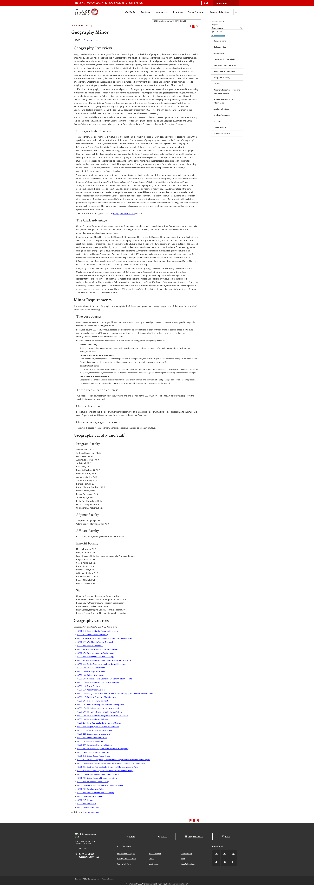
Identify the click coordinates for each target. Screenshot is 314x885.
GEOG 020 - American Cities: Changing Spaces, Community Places (104, 638)
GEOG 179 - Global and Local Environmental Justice (99, 708)
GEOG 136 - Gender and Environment (92, 701)
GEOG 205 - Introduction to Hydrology (93, 719)
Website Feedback (188, 864)
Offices (151, 859)
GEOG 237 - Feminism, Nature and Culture (94, 745)
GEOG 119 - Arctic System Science (91, 690)
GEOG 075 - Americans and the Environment (95, 653)
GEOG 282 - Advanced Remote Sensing (93, 781)
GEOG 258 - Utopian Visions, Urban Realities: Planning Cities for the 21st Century (111, 763)
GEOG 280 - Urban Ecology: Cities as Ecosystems (97, 778)
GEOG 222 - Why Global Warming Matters (94, 730)
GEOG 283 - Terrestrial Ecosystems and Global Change (100, 785)
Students (80, 3)
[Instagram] (233, 854)
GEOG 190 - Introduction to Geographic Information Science (102, 715)
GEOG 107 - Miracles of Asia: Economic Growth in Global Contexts (104, 678)
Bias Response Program (126, 853)
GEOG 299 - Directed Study (88, 807)
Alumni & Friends (135, 3)
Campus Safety (186, 853)
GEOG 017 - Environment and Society (92, 634)
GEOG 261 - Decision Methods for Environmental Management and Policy (108, 767)
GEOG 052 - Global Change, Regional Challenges (97, 649)
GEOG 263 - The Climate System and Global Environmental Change (105, 770)
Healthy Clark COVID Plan (126, 859)
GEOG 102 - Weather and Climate (91, 667)
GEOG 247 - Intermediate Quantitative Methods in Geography (103, 748)
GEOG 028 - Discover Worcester (90, 645)
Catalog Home (220, 41)
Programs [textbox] (215, 25)
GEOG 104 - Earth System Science (91, 671)
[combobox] (176, 20)
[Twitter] (225, 854)
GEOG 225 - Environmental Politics (92, 737)
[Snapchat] (216, 862)
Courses (217, 83)
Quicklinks (221, 3)
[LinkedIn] (233, 862)
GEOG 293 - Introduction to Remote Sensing (95, 792)
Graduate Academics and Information (224, 101)
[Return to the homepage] (93, 835)
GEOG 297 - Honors (85, 800)
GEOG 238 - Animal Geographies (90, 675)
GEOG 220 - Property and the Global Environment (98, 726)
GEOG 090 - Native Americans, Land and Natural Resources (101, 664)
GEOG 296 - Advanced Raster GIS (90, 796)
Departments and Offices (224, 71)
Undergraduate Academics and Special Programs (227, 91)
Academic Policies (221, 109)
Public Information (108, 879)
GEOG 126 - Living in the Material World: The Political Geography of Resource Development (115, 693)
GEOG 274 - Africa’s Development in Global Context (98, 774)
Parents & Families (114, 3)
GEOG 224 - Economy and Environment (93, 734)
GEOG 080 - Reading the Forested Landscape (95, 656)
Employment (153, 864)
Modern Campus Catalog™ (177, 884)
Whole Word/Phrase (219, 32)
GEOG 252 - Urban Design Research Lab (93, 756)
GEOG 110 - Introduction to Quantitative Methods (98, 682)
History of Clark (220, 47)
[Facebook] (216, 854)
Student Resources (222, 115)
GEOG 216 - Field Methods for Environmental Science (99, 723)
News (183, 859)
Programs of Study (91, 40)
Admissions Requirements (225, 65)
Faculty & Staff (95, 3)
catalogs (132, 884)
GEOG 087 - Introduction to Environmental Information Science (104, 660)
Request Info (195, 836)
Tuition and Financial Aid (224, 59)
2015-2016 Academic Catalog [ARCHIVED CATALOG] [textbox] (169, 21)
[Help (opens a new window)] (197, 26)
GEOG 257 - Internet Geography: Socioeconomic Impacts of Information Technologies (113, 759)
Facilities (217, 121)
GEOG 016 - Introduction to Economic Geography (97, 631)
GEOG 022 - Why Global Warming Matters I (95, 642)
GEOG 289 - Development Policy (90, 789)
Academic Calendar (222, 133)
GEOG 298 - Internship (86, 803)
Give (206, 3)
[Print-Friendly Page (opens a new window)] (193, 26)
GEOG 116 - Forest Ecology (88, 686)
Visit (164, 836)
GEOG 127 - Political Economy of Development (97, 697)
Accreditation (220, 53)
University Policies (124, 864)
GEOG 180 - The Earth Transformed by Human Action (99, 712)
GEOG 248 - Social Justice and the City (93, 752)
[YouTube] (225, 862)
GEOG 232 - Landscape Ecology (90, 741)
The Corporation (221, 127)
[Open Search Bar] (236, 12)
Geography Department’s (124, 213)
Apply (132, 836)
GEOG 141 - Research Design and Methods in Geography (100, 704)
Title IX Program (155, 853)
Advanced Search (218, 35)
